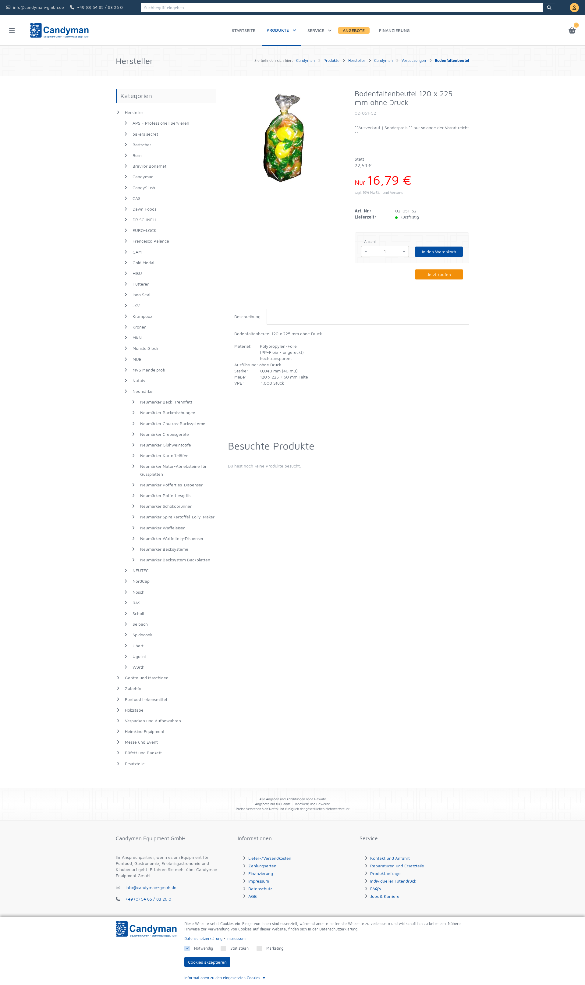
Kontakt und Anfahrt (390, 858)
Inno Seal (141, 294)
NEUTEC (141, 570)
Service (315, 30)
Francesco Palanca (151, 241)
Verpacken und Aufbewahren (153, 720)
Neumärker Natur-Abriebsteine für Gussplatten (173, 470)
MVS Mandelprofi (149, 369)
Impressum (258, 881)
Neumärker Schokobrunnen (166, 506)
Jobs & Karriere (384, 896)
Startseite (243, 30)
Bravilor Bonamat (149, 166)
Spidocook (142, 634)
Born (137, 155)
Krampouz (142, 316)
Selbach (140, 624)
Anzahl (370, 241)
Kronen (140, 326)
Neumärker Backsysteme (164, 549)
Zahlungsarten (262, 865)
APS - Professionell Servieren (161, 123)
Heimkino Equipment (145, 731)
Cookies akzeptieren (207, 962)
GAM (137, 251)
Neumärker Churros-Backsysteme (172, 423)
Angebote (354, 30)
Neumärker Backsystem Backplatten (175, 559)
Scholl (138, 613)
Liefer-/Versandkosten (269, 858)
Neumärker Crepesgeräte (164, 434)
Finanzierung (394, 30)
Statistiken (239, 948)
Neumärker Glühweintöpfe (165, 444)
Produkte (278, 30)
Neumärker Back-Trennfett (166, 401)
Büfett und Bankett (143, 752)
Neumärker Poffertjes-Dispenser (171, 484)
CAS (136, 198)
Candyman (143, 176)
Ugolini (139, 656)
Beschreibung (247, 316)
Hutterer (141, 283)
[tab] (247, 317)
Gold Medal (143, 262)
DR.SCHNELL (145, 219)
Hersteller (134, 112)
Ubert (138, 645)
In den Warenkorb (439, 251)
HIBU (137, 273)
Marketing (274, 948)
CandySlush (144, 187)
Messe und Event (141, 742)
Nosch (138, 592)
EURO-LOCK (145, 230)
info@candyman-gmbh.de (38, 7)
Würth (138, 667)
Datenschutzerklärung (203, 938)
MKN (137, 337)
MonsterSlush (145, 348)
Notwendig (203, 948)
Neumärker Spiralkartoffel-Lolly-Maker (177, 516)
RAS (136, 602)
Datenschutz (260, 888)
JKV (136, 305)
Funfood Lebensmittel (146, 699)
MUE (137, 359)
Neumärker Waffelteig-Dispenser (172, 538)
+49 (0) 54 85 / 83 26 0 (100, 7)
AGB (252, 896)
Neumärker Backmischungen (167, 412)
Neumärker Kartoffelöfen (164, 455)
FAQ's (375, 888)
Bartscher (142, 144)
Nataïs (139, 380)
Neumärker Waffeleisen (163, 527)
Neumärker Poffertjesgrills (165, 495)
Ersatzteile (135, 763)
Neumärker (143, 391)
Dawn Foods (144, 209)
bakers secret (145, 134)
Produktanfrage (385, 873)
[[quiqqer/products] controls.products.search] (549, 7)
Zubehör (133, 688)
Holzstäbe (134, 710)
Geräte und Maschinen (146, 677)
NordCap (141, 581)
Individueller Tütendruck (393, 881)
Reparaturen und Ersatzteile (397, 865)
